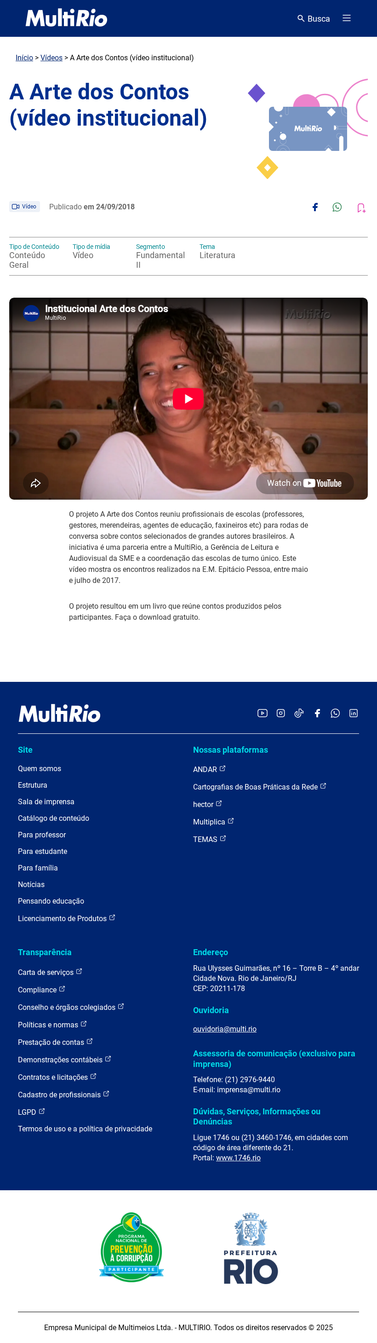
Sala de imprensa (46, 801)
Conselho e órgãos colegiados (67, 1007)
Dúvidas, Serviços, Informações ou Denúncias (256, 1116)
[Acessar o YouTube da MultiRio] (262, 713)
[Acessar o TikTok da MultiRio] (299, 713)
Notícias (31, 884)
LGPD (28, 1112)
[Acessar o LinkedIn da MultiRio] (353, 713)
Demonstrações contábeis (61, 1059)
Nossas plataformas (230, 750)
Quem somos (39, 768)
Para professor (42, 834)
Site (25, 750)
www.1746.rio (238, 1157)
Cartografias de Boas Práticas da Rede (256, 787)
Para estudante (42, 851)
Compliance (38, 990)
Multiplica (210, 822)
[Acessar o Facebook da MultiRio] (317, 713)
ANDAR (206, 769)
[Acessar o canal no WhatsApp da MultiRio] (335, 713)
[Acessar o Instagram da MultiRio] (280, 713)
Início (24, 57)
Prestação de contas (52, 1042)
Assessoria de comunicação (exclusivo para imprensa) (274, 1058)
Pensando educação (51, 901)
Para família (38, 868)
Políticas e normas (49, 1024)
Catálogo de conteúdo (53, 818)
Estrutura (32, 785)
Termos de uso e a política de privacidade (85, 1128)
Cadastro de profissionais (60, 1094)
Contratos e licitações (54, 1077)
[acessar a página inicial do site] (66, 18)
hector (204, 804)
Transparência (45, 952)
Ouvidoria (211, 1010)
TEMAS (206, 839)
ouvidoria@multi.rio (225, 1029)
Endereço (210, 952)
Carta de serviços (46, 972)
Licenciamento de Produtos (63, 918)
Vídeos (51, 57)
